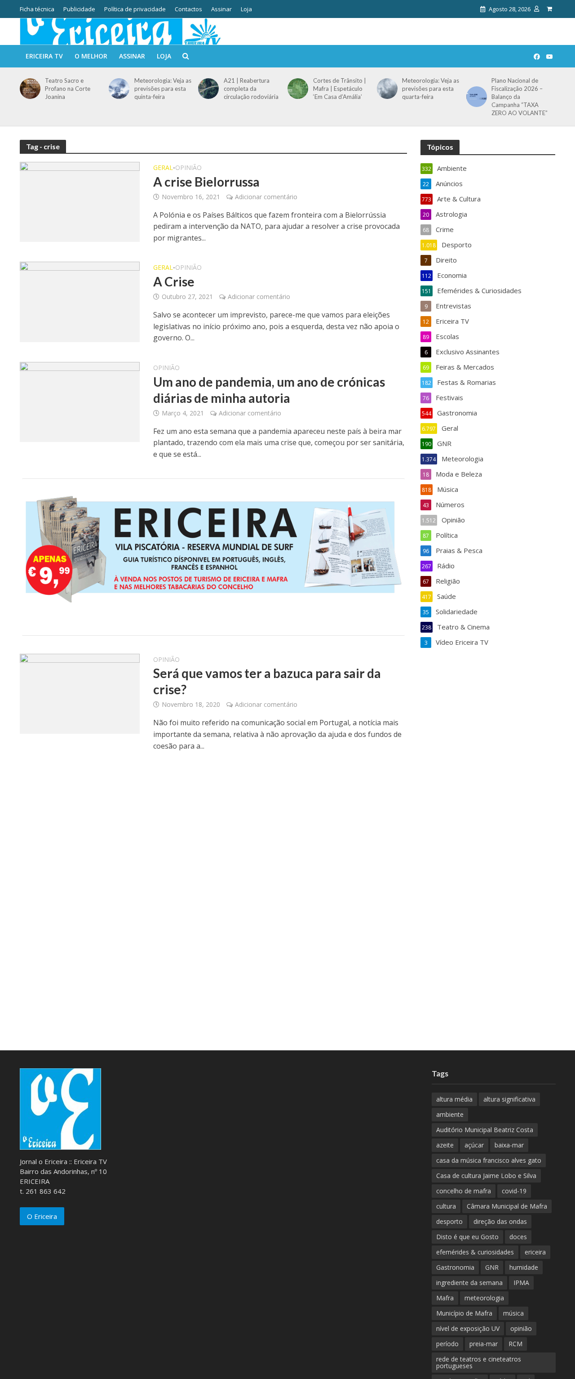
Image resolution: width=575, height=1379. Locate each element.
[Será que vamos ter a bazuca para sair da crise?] (80, 693)
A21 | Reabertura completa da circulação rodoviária (251, 88)
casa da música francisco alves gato (488, 1160)
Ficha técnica (37, 9)
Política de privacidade (135, 9)
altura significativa (509, 1099)
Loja (246, 9)
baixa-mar (509, 1145)
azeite (445, 1145)
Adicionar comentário (266, 196)
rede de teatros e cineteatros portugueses (478, 1362)
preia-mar (483, 1343)
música (513, 1313)
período (447, 1343)
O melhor (91, 56)
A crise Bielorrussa (206, 181)
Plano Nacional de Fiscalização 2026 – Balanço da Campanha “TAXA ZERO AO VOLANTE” (519, 96)
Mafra (445, 1298)
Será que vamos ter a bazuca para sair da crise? (267, 681)
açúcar (474, 1145)
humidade (523, 1267)
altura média (454, 1099)
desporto (449, 1221)
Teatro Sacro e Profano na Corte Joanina (67, 88)
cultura (446, 1206)
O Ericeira (42, 1216)
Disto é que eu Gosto (467, 1236)
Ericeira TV (44, 56)
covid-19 (514, 1191)
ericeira (535, 1252)
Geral (163, 168)
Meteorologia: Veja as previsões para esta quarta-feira (430, 88)
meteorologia (484, 1298)
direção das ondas (500, 1221)
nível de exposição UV (468, 1328)
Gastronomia (455, 1267)
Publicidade (79, 9)
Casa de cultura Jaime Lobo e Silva (486, 1175)
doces (518, 1236)
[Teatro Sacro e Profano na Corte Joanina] (28, 88)
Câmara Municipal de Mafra (507, 1206)
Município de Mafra (464, 1313)
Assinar (221, 9)
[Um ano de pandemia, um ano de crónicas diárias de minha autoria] (80, 401)
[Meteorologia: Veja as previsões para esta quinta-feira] (117, 88)
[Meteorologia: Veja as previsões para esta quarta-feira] (385, 88)
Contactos (188, 9)
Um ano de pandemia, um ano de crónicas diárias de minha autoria (269, 390)
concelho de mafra (463, 1191)
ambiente (450, 1114)
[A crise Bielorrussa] (80, 201)
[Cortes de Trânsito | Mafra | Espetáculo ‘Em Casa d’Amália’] (296, 88)
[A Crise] (80, 301)
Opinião (188, 168)
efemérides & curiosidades (475, 1252)
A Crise (174, 281)
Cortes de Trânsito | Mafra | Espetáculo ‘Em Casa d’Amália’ (339, 88)
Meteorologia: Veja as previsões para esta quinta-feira (162, 88)
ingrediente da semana (469, 1282)
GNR (492, 1267)
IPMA (521, 1282)
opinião (521, 1328)
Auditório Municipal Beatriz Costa (484, 1129)
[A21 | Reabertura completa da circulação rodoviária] (207, 88)
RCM (515, 1343)
